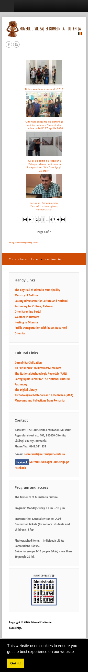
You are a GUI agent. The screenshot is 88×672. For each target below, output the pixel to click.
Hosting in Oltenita (26, 322)
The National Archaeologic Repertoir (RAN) (41, 373)
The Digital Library (26, 389)
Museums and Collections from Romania (40, 400)
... (47, 219)
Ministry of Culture (26, 295)
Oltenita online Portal (28, 311)
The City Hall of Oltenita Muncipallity (37, 290)
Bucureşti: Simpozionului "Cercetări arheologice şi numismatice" (44, 206)
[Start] (25, 219)
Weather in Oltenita (27, 317)
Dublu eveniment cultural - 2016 (44, 89)
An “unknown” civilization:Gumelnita (38, 368)
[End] (63, 219)
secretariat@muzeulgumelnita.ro (44, 454)
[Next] (58, 219)
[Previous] (30, 219)
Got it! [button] (15, 663)
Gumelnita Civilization (28, 362)
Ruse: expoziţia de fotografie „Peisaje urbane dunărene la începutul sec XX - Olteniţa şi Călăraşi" (44, 165)
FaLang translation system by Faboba (23, 242)
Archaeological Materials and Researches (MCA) (44, 395)
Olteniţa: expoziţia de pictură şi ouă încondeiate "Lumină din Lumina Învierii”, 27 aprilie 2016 (44, 125)
